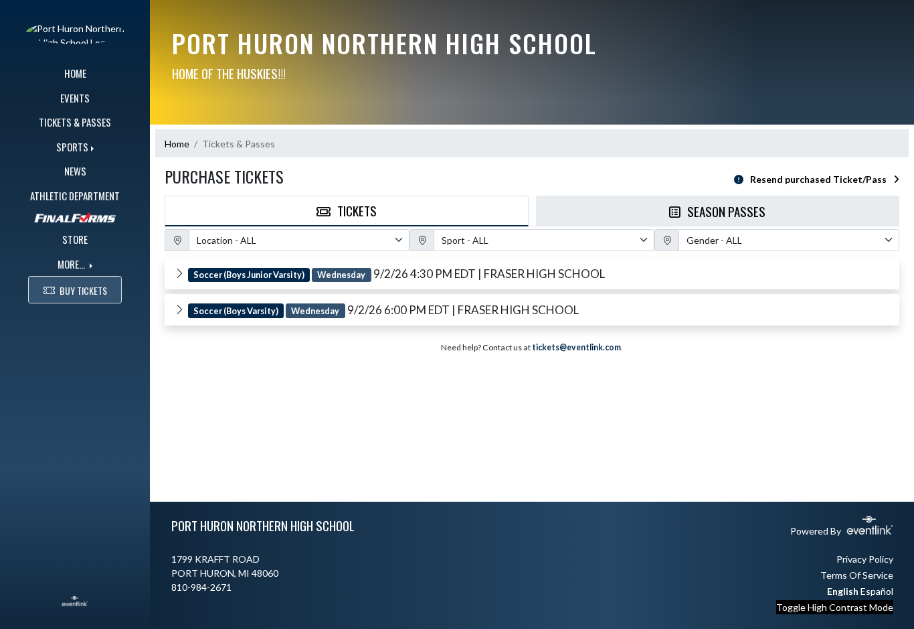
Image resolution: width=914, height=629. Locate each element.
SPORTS (72, 146)
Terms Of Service (856, 575)
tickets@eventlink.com (576, 347)
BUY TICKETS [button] (83, 290)
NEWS (75, 170)
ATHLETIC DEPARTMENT (75, 195)
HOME (75, 73)
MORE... (72, 264)
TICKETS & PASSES (75, 122)
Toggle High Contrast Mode (834, 607)
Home (177, 143)
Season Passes (726, 211)
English (842, 591)
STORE (75, 239)
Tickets (357, 210)
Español (876, 591)
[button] (532, 274)
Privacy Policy (864, 559)
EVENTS (75, 97)
